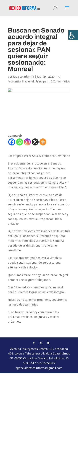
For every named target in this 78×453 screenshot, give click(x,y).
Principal (41, 81)
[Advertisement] (39, 412)
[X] (35, 141)
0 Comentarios (60, 81)
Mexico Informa (23, 76)
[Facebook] (11, 141)
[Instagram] (27, 141)
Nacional (28, 81)
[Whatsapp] (19, 141)
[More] (42, 141)
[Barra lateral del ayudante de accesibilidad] (73, 35)
